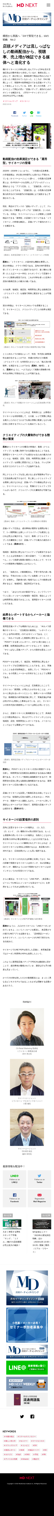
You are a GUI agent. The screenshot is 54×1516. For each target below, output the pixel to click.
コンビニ (25, 1445)
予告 (36, 1454)
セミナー (24, 1441)
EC (46, 1450)
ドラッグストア (11, 1445)
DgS (19, 1454)
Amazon (25, 1459)
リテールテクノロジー (27, 1436)
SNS (27, 1454)
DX (35, 1445)
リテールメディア (11, 101)
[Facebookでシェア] (15, 113)
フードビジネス (38, 1441)
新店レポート (11, 1450)
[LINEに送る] (32, 113)
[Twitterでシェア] (25, 113)
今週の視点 (10, 1436)
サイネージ (25, 101)
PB (44, 1454)
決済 (22, 1450)
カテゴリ (9, 1454)
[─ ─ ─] (48, 5)
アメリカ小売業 (11, 1459)
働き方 (36, 1459)
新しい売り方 (11, 1441)
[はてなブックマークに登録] (39, 113)
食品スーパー (34, 1450)
